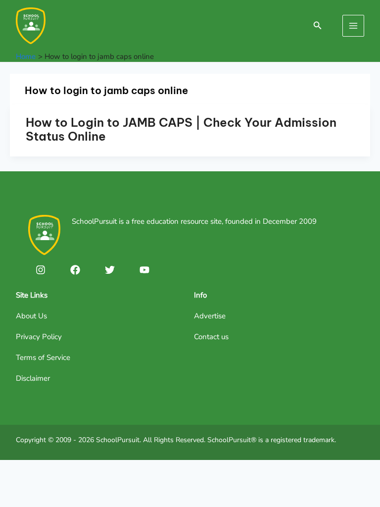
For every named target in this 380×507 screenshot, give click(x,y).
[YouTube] (144, 270)
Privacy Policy (39, 337)
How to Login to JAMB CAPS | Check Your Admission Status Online (181, 129)
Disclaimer (33, 378)
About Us (31, 316)
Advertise (210, 316)
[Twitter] (110, 270)
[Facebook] (75, 270)
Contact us (211, 337)
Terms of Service (43, 357)
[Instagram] (41, 270)
